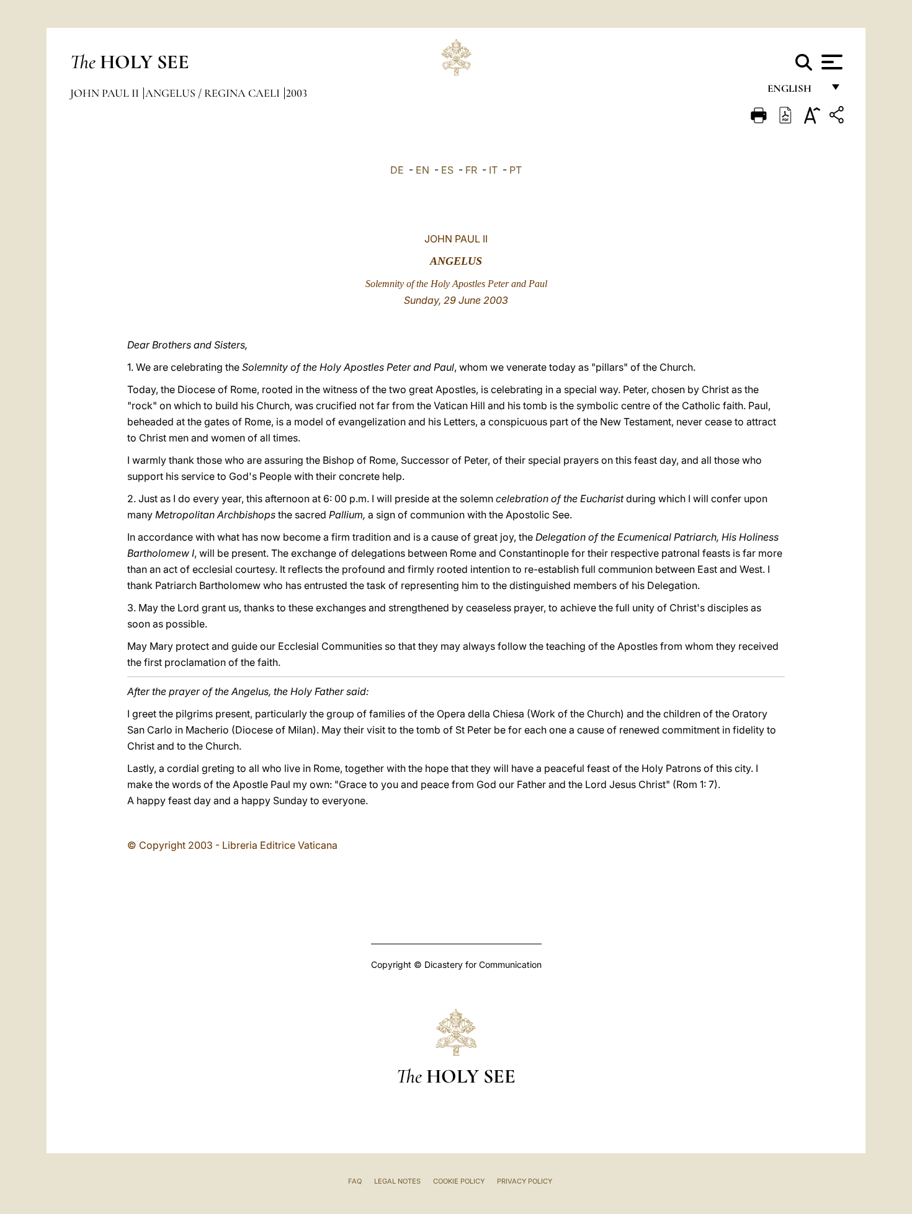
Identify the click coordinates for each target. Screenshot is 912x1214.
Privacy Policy (524, 1181)
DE (397, 170)
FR (471, 170)
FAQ (355, 1181)
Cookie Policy (459, 1181)
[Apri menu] (830, 62)
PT (515, 170)
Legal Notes (397, 1181)
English (795, 91)
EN (422, 170)
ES (447, 170)
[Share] (838, 117)
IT (493, 170)
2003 (296, 93)
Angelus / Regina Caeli (213, 93)
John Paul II (105, 93)
